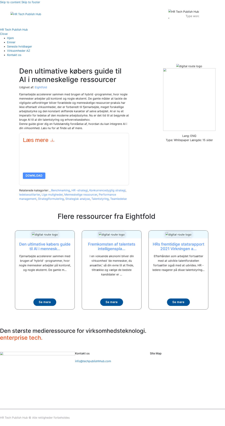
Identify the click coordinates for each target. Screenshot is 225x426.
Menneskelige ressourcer (80, 194)
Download (34, 175)
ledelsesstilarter (29, 194)
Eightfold (41, 87)
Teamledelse (118, 199)
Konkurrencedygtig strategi (107, 190)
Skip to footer (30, 2)
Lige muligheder (52, 194)
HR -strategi (80, 190)
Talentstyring (100, 199)
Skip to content (10, 2)
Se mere (45, 302)
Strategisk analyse (77, 199)
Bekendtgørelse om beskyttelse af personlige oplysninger (77, 164)
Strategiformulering (51, 199)
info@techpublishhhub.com (93, 361)
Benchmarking (60, 190)
